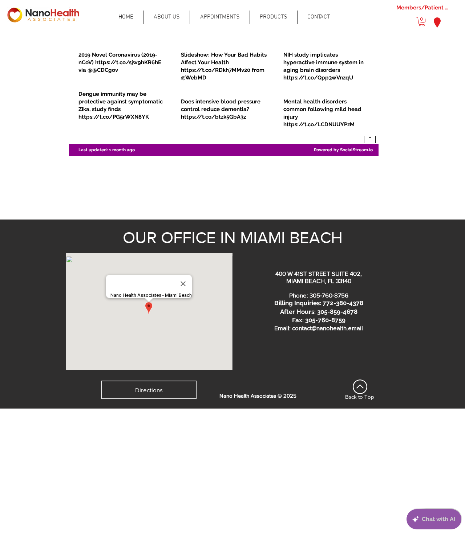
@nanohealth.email (337, 327)
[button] (421, 21)
